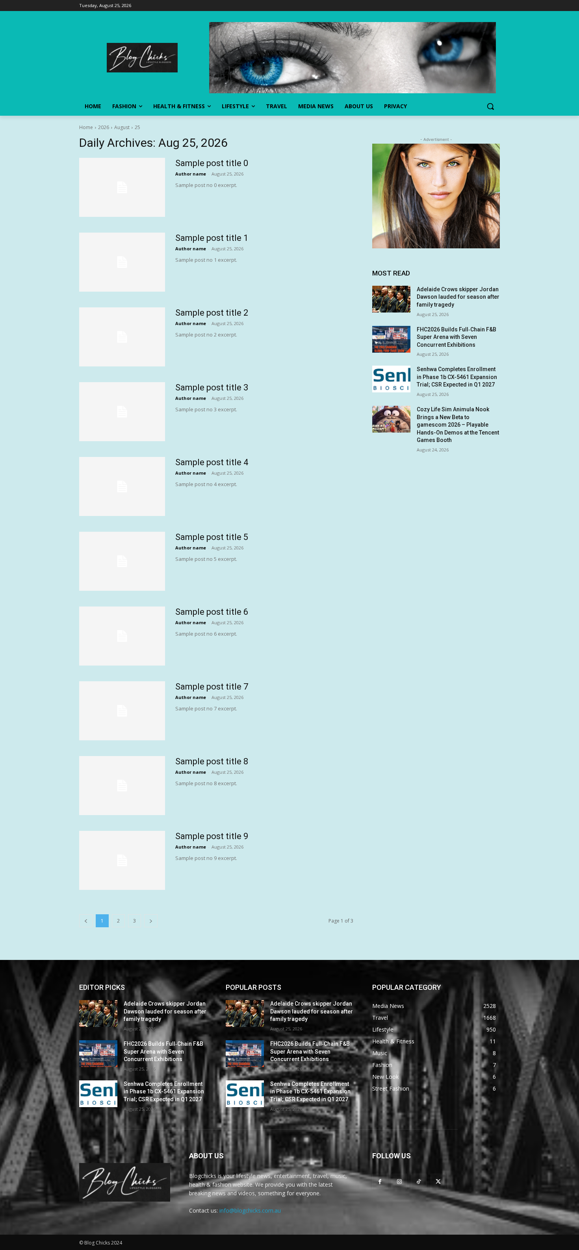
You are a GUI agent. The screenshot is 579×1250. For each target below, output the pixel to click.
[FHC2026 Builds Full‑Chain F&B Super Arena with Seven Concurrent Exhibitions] (391, 339)
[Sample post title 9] (122, 860)
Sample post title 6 (211, 612)
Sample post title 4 (211, 462)
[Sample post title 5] (122, 561)
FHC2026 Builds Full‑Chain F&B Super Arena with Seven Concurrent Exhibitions (456, 337)
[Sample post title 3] (122, 411)
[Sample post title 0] (122, 187)
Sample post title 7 (211, 687)
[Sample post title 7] (122, 710)
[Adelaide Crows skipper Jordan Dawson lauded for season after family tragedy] (391, 299)
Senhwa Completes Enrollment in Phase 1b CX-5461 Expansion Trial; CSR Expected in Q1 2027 (457, 377)
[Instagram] (399, 1181)
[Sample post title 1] (122, 262)
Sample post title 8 (211, 761)
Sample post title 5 (211, 537)
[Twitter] (438, 1181)
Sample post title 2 (211, 313)
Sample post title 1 (211, 238)
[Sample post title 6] (122, 636)
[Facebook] (380, 1181)
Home (86, 127)
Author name (190, 174)
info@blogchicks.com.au (250, 1210)
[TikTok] (418, 1181)
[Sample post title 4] (122, 486)
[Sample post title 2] (122, 336)
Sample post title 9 (211, 836)
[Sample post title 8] (122, 785)
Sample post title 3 (211, 387)
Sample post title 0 (211, 163)
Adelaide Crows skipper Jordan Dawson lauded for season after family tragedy (458, 297)
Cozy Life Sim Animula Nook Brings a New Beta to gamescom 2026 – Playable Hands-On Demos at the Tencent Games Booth (458, 424)
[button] (490, 106)
